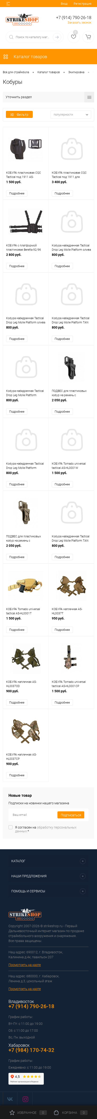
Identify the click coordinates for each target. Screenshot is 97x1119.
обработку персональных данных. (46, 829)
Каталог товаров (30, 56)
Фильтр (22, 115)
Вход (64, 3)
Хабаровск (18, 1045)
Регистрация (82, 3)
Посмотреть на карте (24, 965)
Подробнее (16, 193)
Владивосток (21, 1001)
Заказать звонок (79, 22)
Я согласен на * (46, 829)
